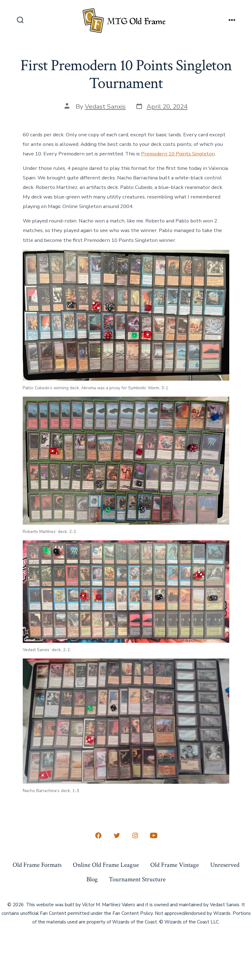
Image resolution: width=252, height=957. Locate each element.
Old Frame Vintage (174, 865)
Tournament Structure (137, 879)
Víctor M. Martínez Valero (108, 905)
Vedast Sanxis (105, 106)
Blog (92, 879)
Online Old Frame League (106, 865)
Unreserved (224, 865)
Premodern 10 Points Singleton (178, 153)
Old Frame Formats (37, 865)
